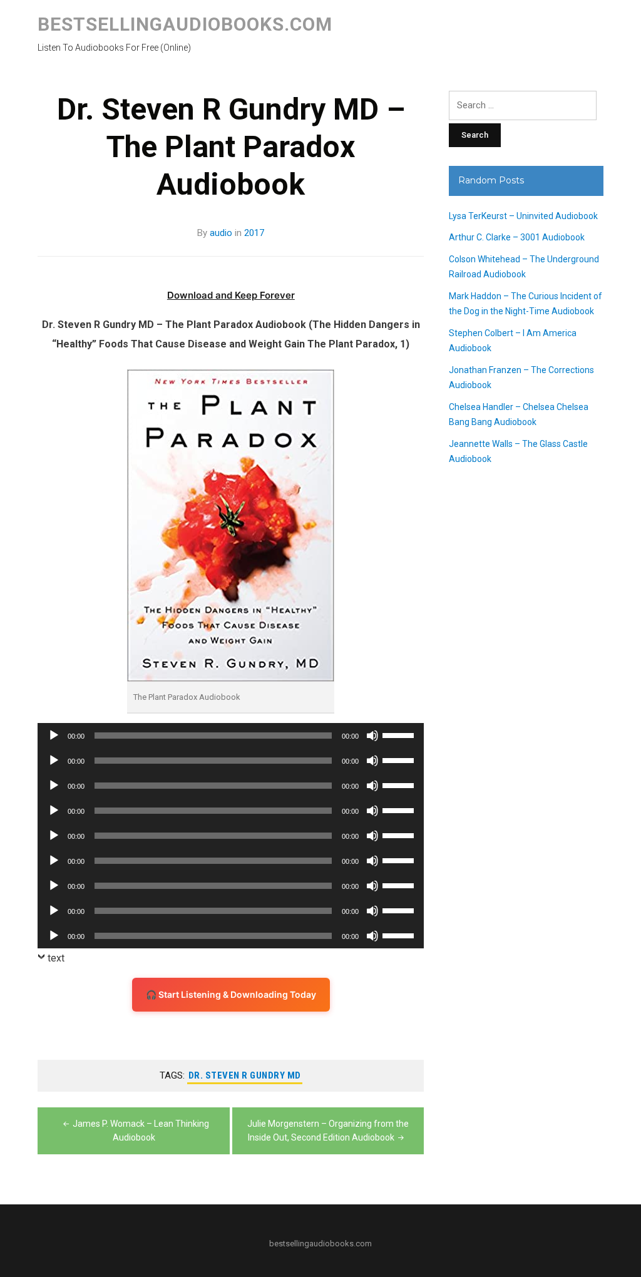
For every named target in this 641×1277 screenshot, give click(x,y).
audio (221, 232)
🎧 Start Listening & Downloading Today (231, 994)
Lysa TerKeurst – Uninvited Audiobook (523, 216)
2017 (254, 232)
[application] (231, 735)
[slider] (400, 734)
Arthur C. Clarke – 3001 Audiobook (517, 237)
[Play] (54, 735)
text (56, 958)
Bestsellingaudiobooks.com (185, 24)
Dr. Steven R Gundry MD (244, 1075)
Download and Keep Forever (231, 295)
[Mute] (372, 735)
